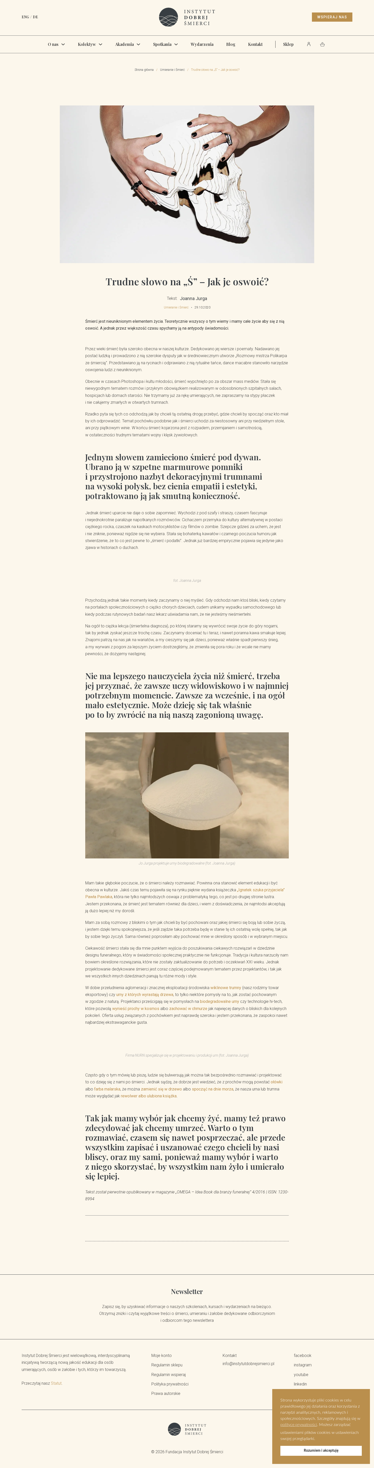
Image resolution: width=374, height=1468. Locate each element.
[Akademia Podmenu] (138, 44)
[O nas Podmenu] (63, 44)
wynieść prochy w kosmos (135, 1008)
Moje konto (161, 1355)
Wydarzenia (202, 44)
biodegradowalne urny (219, 1001)
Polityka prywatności (170, 1384)
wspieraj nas (332, 17)
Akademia (124, 44)
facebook (302, 1355)
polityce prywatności (298, 1425)
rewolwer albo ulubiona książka (149, 1096)
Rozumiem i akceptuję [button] (321, 1450)
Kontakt (255, 44)
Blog (230, 44)
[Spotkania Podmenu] (176, 44)
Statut (56, 1383)
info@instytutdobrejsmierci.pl (248, 1363)
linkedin (300, 1384)
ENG (25, 17)
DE (35, 17)
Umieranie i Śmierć (172, 70)
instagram (303, 1365)
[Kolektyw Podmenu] (100, 44)
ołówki (276, 1082)
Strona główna (144, 70)
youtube (301, 1374)
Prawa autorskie (165, 1393)
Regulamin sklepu (166, 1365)
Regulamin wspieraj (168, 1374)
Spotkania (162, 44)
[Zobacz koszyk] (322, 44)
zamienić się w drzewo (161, 1089)
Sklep (288, 44)
